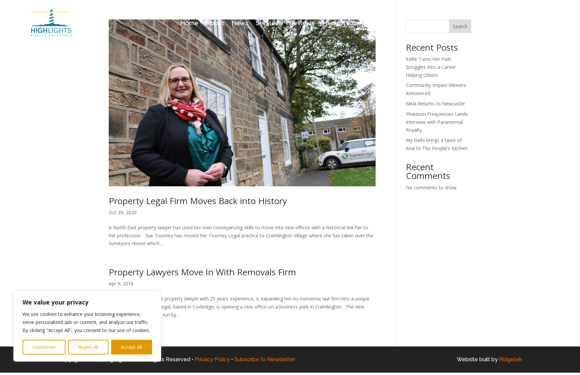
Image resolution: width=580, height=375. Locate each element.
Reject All (88, 347)
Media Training (345, 23)
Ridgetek (510, 359)
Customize (44, 347)
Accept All (131, 347)
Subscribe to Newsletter (264, 359)
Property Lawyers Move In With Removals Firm (203, 272)
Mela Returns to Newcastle (435, 103)
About (215, 23)
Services (269, 23)
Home (189, 23)
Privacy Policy (212, 359)
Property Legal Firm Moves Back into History (198, 201)
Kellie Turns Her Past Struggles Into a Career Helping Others (431, 67)
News (240, 23)
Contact (387, 23)
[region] (87, 326)
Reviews (301, 23)
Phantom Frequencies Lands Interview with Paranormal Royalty (437, 122)
